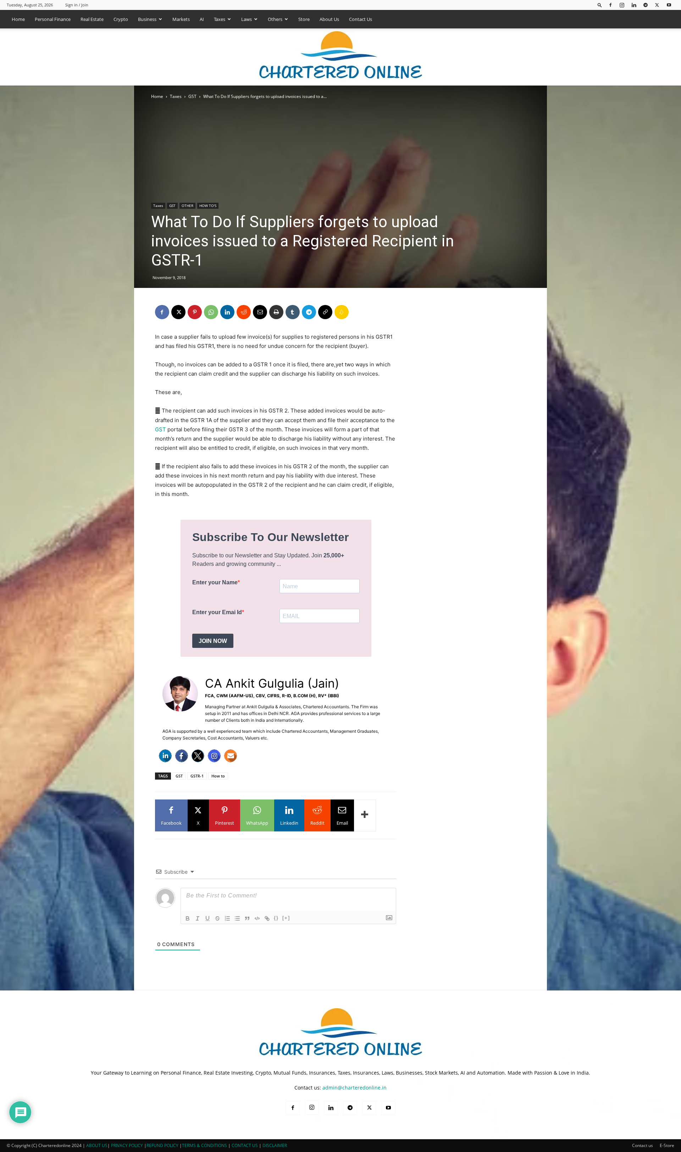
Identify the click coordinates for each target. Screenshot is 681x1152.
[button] (599, 4)
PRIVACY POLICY (127, 1145)
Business (147, 19)
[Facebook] (610, 5)
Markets (181, 19)
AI (202, 19)
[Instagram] (622, 5)
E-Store (667, 1145)
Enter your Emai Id (217, 612)
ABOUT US (96, 1145)
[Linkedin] (634, 5)
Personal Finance (53, 19)
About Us (329, 19)
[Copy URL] (325, 312)
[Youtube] (669, 5)
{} (276, 918)
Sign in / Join (76, 4)
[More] (365, 815)
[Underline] (207, 918)
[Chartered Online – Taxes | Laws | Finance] (340, 57)
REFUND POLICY (162, 1145)
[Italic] (198, 918)
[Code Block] (257, 918)
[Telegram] (645, 5)
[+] (286, 918)
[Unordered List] (237, 918)
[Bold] (188, 918)
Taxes (219, 19)
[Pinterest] (195, 312)
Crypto (121, 19)
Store (304, 19)
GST (192, 96)
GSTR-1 (197, 776)
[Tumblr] (293, 312)
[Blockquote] (247, 918)
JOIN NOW (213, 641)
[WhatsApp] (211, 312)
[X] (657, 5)
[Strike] (217, 918)
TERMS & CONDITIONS (204, 1145)
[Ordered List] (227, 918)
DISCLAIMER (274, 1145)
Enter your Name (215, 582)
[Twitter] (198, 755)
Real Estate (92, 19)
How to (218, 776)
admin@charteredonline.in (354, 1087)
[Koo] (341, 312)
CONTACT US (245, 1145)
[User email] (230, 755)
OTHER (187, 205)
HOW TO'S (207, 205)
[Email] (260, 312)
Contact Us (360, 19)
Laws (246, 19)
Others (275, 19)
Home (18, 19)
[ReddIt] (244, 312)
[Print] (276, 312)
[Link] (267, 918)
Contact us (642, 1145)
